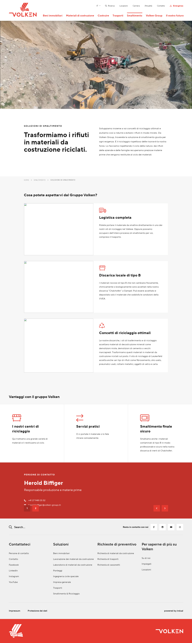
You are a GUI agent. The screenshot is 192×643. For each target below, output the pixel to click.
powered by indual (173, 610)
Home (26, 180)
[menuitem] (107, 6)
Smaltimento (40, 180)
